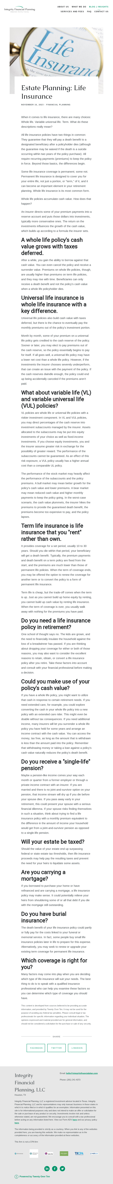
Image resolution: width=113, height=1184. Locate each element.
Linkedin (77, 1048)
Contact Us (101, 12)
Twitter (56, 1048)
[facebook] (54, 1168)
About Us (63, 7)
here (75, 1120)
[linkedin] (47, 1168)
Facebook (36, 1048)
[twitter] (62, 1168)
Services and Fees (72, 12)
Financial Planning (58, 105)
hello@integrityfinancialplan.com (82, 1073)
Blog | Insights (99, 7)
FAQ (89, 12)
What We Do (79, 7)
